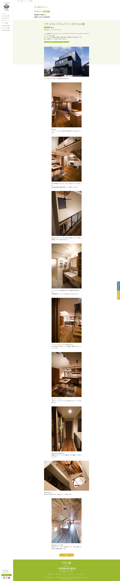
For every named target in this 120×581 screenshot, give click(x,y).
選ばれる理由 (6, 25)
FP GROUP (65, 578)
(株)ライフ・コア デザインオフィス (54, 29)
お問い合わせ (50, 574)
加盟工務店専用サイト (6, 572)
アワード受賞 (66, 41)
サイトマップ (64, 574)
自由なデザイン (6, 20)
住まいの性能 (6, 16)
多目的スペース (54, 41)
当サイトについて (72, 574)
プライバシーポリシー (81, 574)
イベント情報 (6, 28)
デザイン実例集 (5, 23)
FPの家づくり (6, 18)
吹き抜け (46, 41)
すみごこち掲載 (60, 41)
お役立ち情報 (6, 30)
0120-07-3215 (67, 568)
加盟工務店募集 (5, 570)
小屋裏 (49, 41)
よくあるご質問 (57, 574)
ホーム (4, 13)
